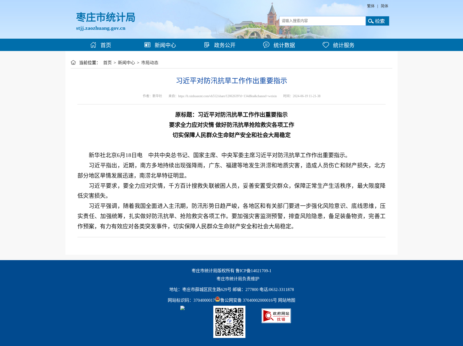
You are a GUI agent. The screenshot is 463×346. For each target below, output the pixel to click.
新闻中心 (164, 45)
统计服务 (343, 45)
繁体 (371, 6)
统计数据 (283, 45)
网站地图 (286, 300)
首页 (105, 45)
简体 (384, 6)
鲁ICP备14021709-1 (253, 270)
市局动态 (149, 62)
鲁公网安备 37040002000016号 (248, 300)
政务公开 (224, 45)
